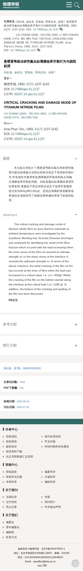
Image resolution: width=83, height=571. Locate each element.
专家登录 (11, 481)
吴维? (51, 72)
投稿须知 (11, 436)
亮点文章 (11, 506)
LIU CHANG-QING (15, 113)
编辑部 (10, 532)
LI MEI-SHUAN (58, 113)
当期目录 (11, 496)
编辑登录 (50, 481)
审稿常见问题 (14, 476)
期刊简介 (50, 501)
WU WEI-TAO (29, 117)
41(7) (29, 84)
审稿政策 (11, 471)
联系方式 (11, 537)
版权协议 (11, 446)
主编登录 (50, 476)
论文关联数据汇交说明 (19, 456)
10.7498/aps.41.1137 (45, 29)
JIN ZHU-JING (37, 113)
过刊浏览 (11, 501)
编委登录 (50, 471)
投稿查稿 (11, 441)
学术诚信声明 (53, 506)
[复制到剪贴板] (60, 28)
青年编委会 (12, 527)
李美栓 (29, 72)
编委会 (10, 522)
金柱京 (18, 72)
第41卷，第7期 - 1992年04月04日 (22, 368)
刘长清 (8, 72)
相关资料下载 (14, 451)
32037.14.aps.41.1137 (29, 94)
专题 (47, 496)
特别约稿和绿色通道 (57, 446)
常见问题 (50, 441)
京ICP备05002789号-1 (53, 548)
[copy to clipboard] (38, 49)
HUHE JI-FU (11, 117)
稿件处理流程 (53, 436)
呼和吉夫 (40, 72)
